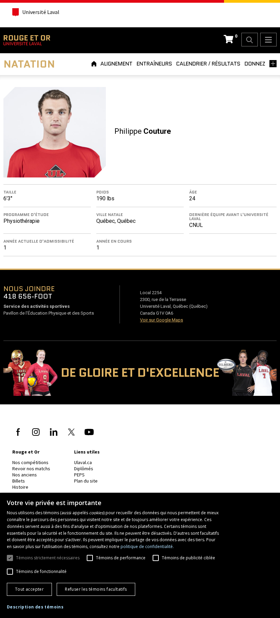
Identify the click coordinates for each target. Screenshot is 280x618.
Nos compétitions (30, 462)
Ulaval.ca (83, 462)
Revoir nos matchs (31, 468)
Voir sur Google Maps (161, 319)
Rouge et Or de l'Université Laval (26, 40)
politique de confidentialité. (147, 546)
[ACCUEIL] (95, 63)
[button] (35, 607)
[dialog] (140, 555)
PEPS (79, 475)
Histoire (20, 487)
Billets (18, 481)
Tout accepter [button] (29, 589)
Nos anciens (24, 475)
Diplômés (83, 468)
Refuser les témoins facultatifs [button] (96, 589)
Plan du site (86, 481)
